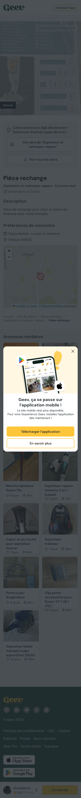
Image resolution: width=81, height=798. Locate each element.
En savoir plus (41, 443)
